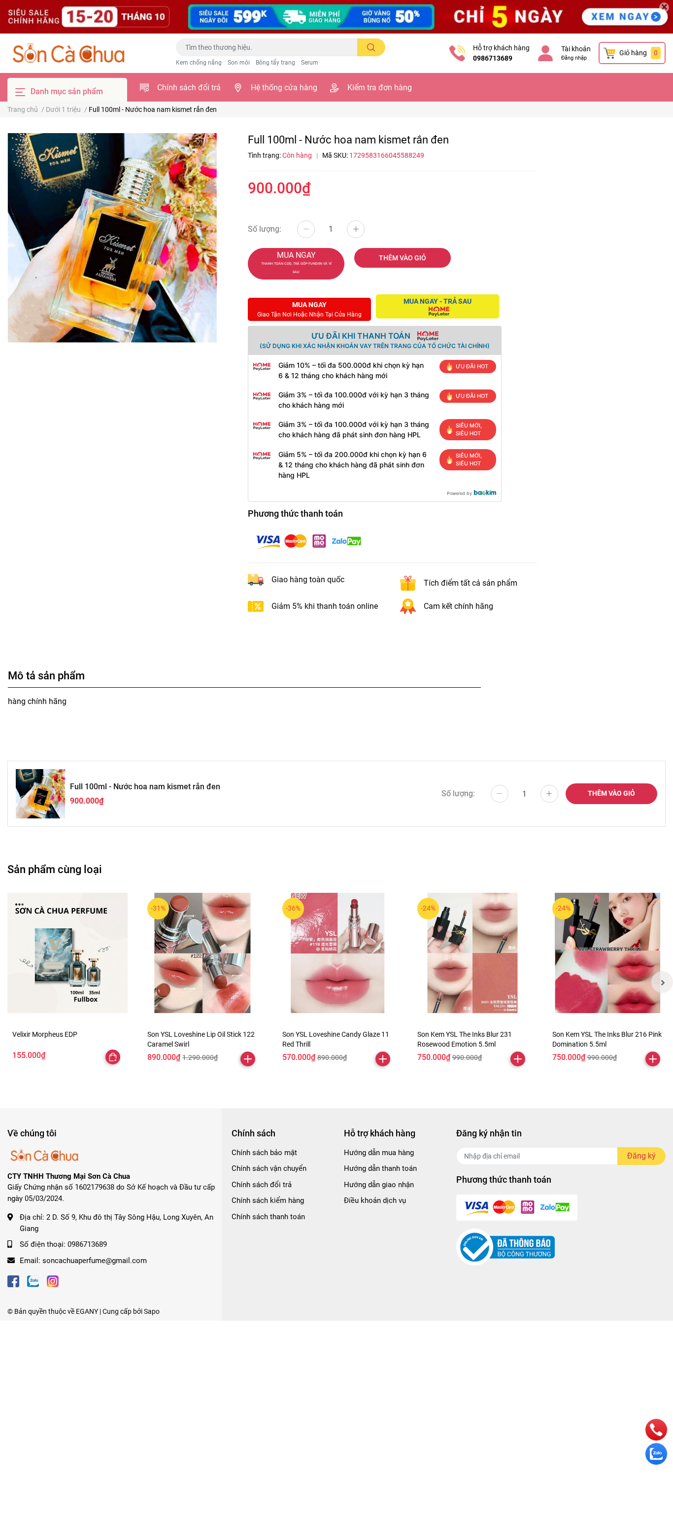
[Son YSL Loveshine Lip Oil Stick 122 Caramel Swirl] (202, 953)
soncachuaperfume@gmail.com (94, 1260)
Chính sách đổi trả (189, 87)
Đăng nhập (574, 58)
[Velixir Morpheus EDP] (67, 953)
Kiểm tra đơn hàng (379, 87)
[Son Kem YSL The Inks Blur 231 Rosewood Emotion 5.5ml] (472, 953)
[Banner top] (336, 17)
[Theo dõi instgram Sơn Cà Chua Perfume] (53, 1280)
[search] (371, 47)
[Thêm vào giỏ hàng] (247, 1059)
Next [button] (662, 982)
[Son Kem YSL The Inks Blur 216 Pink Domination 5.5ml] (607, 953)
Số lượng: (264, 229)
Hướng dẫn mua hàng (379, 1152)
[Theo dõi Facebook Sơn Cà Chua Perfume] (13, 1280)
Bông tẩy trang (275, 62)
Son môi (239, 62)
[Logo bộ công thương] (505, 1246)
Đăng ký (641, 1156)
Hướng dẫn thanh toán (380, 1168)
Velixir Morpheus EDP (44, 1034)
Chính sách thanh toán (268, 1216)
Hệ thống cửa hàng (284, 87)
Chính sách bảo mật (264, 1152)
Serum (309, 62)
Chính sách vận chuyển (269, 1168)
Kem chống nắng (199, 62)
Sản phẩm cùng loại (54, 869)
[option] (112, 238)
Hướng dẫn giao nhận (379, 1184)
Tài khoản (576, 49)
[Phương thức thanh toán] (308, 541)
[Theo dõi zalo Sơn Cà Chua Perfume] (33, 1280)
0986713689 (492, 58)
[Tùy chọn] (112, 1057)
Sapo (152, 1311)
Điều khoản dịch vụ (375, 1200)
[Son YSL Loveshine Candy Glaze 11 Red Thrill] (337, 953)
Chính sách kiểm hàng (268, 1200)
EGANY (87, 1311)
